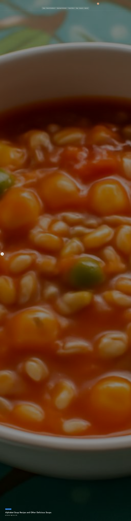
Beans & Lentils (8, 509)
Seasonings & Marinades (61, 8)
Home (44, 8)
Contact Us (81, 8)
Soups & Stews (71, 8)
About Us (86, 8)
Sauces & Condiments (51, 8)
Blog (77, 8)
